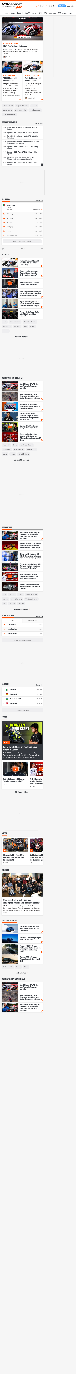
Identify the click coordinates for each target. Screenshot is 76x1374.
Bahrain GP (13, 703)
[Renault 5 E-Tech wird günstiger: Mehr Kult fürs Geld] (22, 938)
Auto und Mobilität (9, 920)
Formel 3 (21, 603)
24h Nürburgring (16, 599)
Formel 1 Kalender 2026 (22, 710)
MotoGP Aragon (8, 106)
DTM (40, 13)
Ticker (42, 6)
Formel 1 (20, 13)
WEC (45, 13)
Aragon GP (6, 445)
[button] (42, 165)
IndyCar (34, 13)
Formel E (12, 594)
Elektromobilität (8, 967)
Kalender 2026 (31, 449)
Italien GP (11, 205)
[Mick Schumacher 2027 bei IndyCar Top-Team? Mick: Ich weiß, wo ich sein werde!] (22, 576)
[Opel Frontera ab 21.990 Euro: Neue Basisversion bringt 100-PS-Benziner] (22, 928)
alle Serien (38, 123)
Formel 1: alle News (21, 336)
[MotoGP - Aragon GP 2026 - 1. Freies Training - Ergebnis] (21, 147)
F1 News (34, 106)
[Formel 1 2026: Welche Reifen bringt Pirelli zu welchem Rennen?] (22, 314)
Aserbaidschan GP (15, 699)
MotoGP (27, 13)
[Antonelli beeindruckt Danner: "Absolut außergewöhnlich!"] (22, 283)
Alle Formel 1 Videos (21, 792)
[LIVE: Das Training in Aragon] (22, 38)
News (4, 322)
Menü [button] (72, 6)
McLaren (5, 331)
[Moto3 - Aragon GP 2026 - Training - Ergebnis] (21, 132)
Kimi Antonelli (12, 624)
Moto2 (5, 454)
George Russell (12, 633)
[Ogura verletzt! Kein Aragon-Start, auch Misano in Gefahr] (22, 427)
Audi (25, 326)
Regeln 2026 (6, 326)
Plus (61, 6)
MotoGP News (7, 110)
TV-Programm (62, 13)
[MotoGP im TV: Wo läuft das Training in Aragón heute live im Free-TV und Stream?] (22, 406)
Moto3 (13, 454)
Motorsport (52, 13)
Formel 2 (12, 603)
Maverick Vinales (24, 454)
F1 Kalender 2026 (35, 110)
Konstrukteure (32, 620)
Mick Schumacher (20, 110)
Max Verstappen (15, 322)
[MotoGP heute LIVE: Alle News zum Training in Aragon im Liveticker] (21, 128)
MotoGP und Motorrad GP (12, 377)
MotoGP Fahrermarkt (9, 114)
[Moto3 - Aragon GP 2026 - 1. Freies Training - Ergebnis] (21, 163)
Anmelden (52, 6)
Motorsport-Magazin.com (12, 6)
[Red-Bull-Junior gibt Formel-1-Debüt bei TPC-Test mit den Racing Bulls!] (21, 136)
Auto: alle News (21, 973)
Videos (13, 13)
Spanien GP (13, 694)
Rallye (20, 594)
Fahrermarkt (7, 449)
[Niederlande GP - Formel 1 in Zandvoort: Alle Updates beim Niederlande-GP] (15, 851)
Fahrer (12, 620)
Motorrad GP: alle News (21, 460)
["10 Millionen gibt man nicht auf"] (12, 81)
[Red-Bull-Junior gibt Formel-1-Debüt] (33, 81)
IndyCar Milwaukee (22, 106)
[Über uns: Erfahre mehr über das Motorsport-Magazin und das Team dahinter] (22, 894)
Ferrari (32, 326)
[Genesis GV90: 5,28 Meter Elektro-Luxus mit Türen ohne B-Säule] (22, 959)
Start (6, 13)
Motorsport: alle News (21, 609)
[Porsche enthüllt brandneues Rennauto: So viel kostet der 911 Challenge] (22, 586)
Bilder (26, 967)
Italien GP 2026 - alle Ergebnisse (22, 241)
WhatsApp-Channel (30, 322)
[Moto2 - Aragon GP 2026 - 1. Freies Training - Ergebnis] (21, 152)
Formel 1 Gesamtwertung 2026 (22, 640)
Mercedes (17, 326)
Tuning (18, 967)
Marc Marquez (18, 449)
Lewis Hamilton (12, 629)
